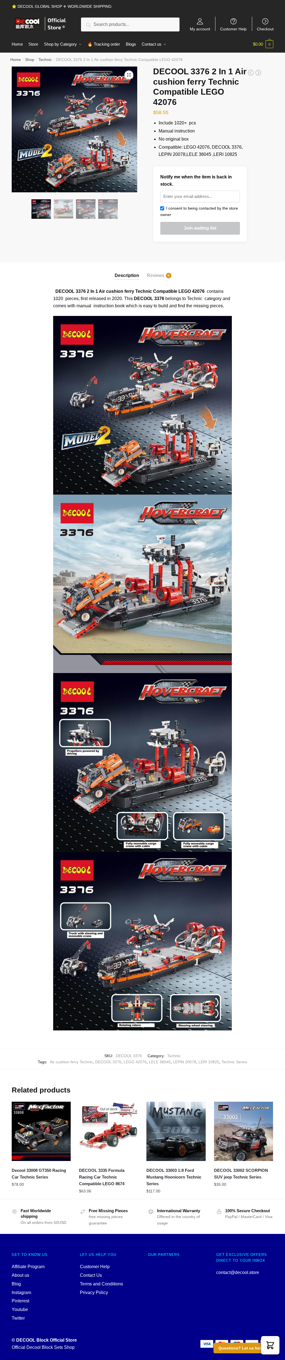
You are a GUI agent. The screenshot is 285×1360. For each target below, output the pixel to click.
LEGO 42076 (135, 1062)
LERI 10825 (208, 1062)
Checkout (265, 29)
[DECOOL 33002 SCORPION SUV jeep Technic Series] (243, 1131)
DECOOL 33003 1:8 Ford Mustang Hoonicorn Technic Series (173, 1177)
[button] (270, 1345)
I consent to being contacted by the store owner (199, 211)
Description (127, 275)
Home (15, 59)
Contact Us (91, 1275)
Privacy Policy (94, 1292)
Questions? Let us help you (245, 1348)
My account (200, 29)
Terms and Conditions (101, 1284)
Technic (45, 59)
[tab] (127, 271)
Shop (29, 59)
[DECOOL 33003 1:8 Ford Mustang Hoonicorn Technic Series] (175, 1131)
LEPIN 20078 (184, 1062)
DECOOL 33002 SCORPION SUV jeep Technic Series (241, 1173)
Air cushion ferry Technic (71, 1062)
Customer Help (233, 29)
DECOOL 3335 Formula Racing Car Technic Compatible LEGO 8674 (101, 1177)
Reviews (155, 275)
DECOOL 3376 (108, 1062)
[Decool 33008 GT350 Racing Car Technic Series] (41, 1131)
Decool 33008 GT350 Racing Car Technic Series (39, 1173)
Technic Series (234, 1062)
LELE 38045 (160, 1062)
